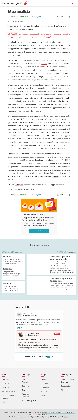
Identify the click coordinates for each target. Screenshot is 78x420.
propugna (55, 176)
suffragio (42, 98)
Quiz (23, 390)
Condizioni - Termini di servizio (68, 380)
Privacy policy (66, 390)
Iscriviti (43, 379)
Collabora (25, 386)
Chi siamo (5, 387)
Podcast (44, 391)
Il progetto (6, 379)
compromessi (13, 129)
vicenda (67, 157)
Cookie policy (66, 386)
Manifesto (5, 383)
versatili (20, 52)
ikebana (53, 173)
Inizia (72, 3)
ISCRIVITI (39, 231)
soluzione (12, 126)
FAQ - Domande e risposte (9, 396)
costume (53, 67)
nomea (44, 64)
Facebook (45, 383)
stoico (54, 139)
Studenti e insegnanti (25, 395)
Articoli (4, 402)
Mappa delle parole (29, 401)
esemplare (19, 185)
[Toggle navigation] (65, 3)
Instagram (45, 387)
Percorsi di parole (8, 391)
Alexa (43, 395)
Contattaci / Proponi (26, 380)
